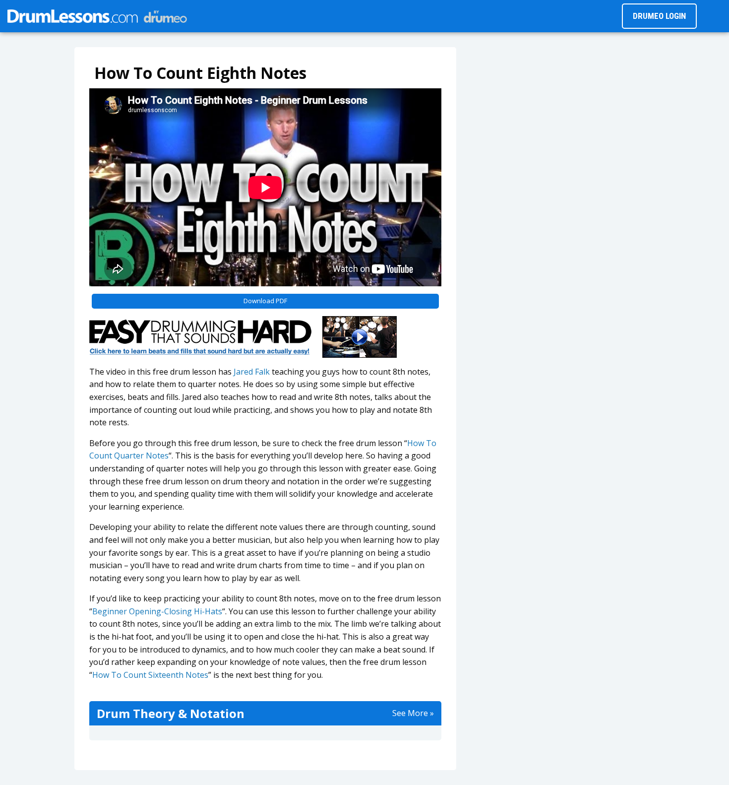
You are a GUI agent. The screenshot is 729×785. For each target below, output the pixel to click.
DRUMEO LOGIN (659, 16)
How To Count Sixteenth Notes (150, 674)
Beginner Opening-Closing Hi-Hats (157, 611)
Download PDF (265, 300)
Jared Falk (252, 371)
